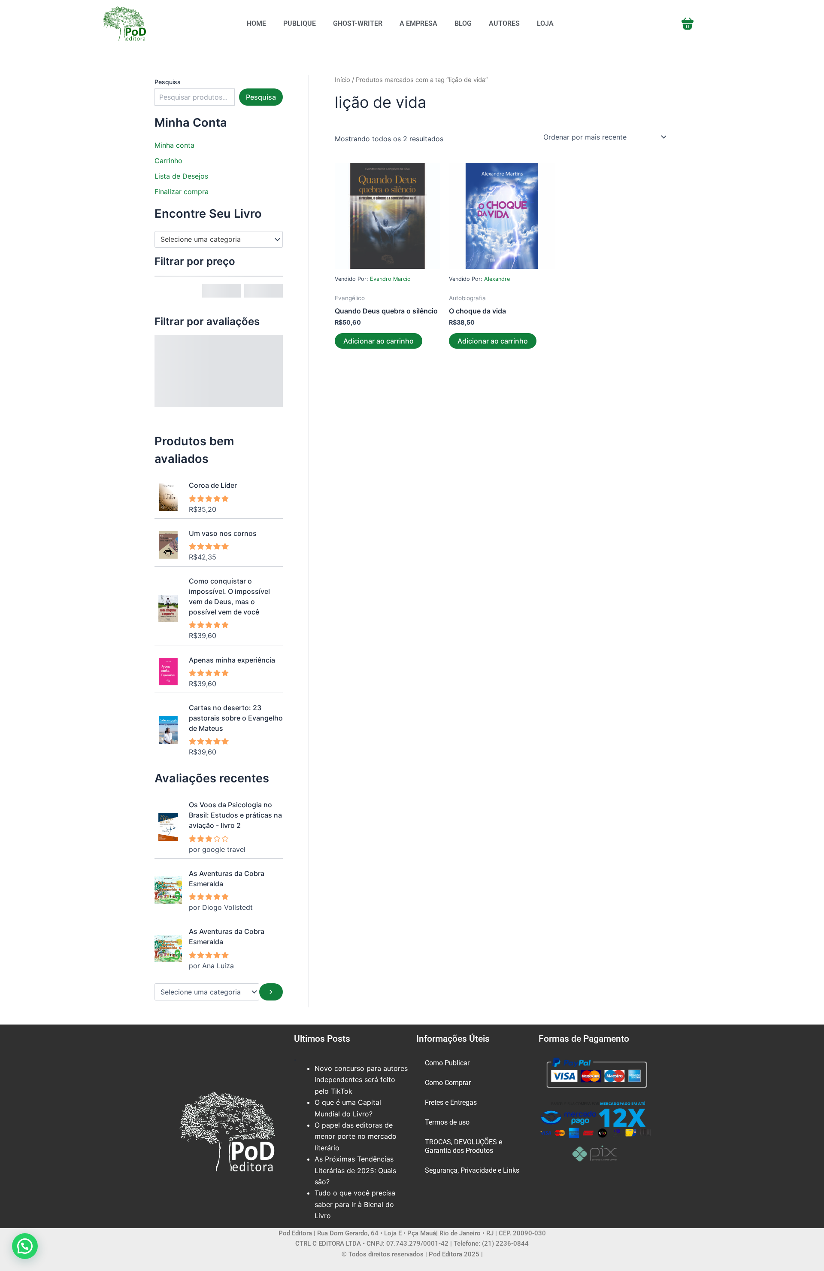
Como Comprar (448, 1083)
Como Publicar (447, 1063)
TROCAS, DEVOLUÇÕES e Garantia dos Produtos (463, 1146)
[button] (25, 1246)
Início (342, 80)
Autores (504, 23)
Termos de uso (447, 1122)
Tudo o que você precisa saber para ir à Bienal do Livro (355, 1204)
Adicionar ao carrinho (378, 341)
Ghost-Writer (357, 23)
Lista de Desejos (181, 176)
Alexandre (497, 279)
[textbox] (215, 239)
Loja (545, 23)
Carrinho (168, 160)
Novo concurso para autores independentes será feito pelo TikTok (361, 1079)
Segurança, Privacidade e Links (472, 1170)
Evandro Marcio (390, 279)
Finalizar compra (181, 191)
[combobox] (218, 239)
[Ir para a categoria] (271, 991)
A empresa (418, 23)
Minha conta (174, 145)
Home (256, 23)
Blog (463, 23)
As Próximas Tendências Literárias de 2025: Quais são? (355, 1170)
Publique (299, 23)
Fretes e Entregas (451, 1102)
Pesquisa (167, 81)
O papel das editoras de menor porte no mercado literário (356, 1136)
